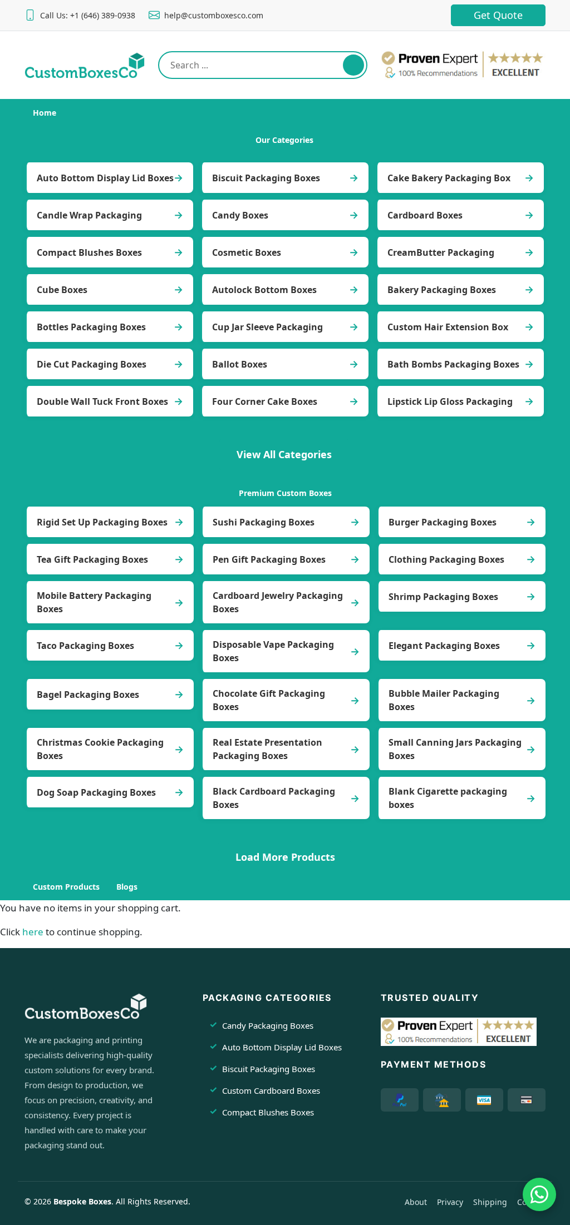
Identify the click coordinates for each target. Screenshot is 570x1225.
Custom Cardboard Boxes (271, 1090)
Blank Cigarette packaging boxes (448, 798)
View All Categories (284, 454)
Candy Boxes (240, 215)
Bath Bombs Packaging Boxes (453, 364)
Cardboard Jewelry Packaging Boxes (278, 602)
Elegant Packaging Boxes (444, 645)
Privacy (450, 1202)
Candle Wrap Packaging (89, 215)
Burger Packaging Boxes (443, 522)
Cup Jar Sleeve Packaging (267, 327)
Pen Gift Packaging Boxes (269, 559)
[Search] (353, 65)
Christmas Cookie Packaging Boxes (100, 749)
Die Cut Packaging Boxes (91, 364)
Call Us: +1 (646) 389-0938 (87, 15)
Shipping (490, 1202)
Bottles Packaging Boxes (91, 327)
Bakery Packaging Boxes (441, 290)
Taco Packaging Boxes (85, 645)
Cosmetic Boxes (246, 252)
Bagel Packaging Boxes (88, 694)
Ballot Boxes (239, 364)
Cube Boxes (62, 290)
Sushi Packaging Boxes (264, 522)
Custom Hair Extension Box (447, 327)
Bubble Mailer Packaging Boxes (444, 700)
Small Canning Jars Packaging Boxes (455, 749)
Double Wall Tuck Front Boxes (102, 401)
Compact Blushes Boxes (89, 252)
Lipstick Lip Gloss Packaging (450, 401)
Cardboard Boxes (425, 215)
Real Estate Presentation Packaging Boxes (267, 749)
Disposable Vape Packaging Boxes (273, 651)
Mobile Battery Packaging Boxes (94, 602)
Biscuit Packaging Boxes (266, 178)
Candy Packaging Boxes (267, 1025)
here (32, 931)
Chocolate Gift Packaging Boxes (269, 700)
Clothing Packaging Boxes (446, 559)
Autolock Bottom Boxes (264, 290)
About (416, 1202)
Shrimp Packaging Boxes (443, 597)
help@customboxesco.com (213, 15)
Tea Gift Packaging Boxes (92, 559)
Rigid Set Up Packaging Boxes (102, 522)
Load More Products (285, 857)
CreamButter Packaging (440, 252)
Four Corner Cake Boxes (264, 401)
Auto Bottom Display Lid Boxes (105, 178)
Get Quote (498, 15)
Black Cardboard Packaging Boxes (274, 798)
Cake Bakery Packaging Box (448, 178)
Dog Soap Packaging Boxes (96, 792)
